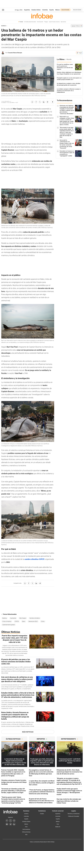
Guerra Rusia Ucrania (54, 21)
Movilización (40, 21)
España (51, 10)
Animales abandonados (30, 21)
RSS (26, 834)
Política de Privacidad (73, 816)
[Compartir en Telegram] (47, 101)
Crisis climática (6, 621)
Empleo (42, 813)
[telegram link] (10, 824)
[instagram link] (14, 820)
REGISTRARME (65, 9)
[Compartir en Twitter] (39, 101)
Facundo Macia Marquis (15, 52)
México (57, 10)
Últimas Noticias (26, 832)
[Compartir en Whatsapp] (32, 101)
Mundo (3, 26)
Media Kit (57, 826)
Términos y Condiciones (73, 813)
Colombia (45, 10)
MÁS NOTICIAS (27, 732)
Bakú (23, 621)
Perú (26, 826)
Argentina (27, 10)
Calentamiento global (8, 624)
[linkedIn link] (14, 824)
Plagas (46, 21)
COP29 (17, 621)
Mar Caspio (22, 618)
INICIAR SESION (77, 9)
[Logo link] (42, 16)
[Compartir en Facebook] (36, 101)
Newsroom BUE (33, 621)
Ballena (4, 618)
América (26, 813)
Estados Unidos (36, 10)
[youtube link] (7, 824)
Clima (42, 621)
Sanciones (63, 21)
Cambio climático (35, 618)
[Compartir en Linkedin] (43, 101)
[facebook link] (7, 820)
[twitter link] (10, 820)
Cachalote (13, 618)
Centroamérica (26, 829)
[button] (3, 10)
